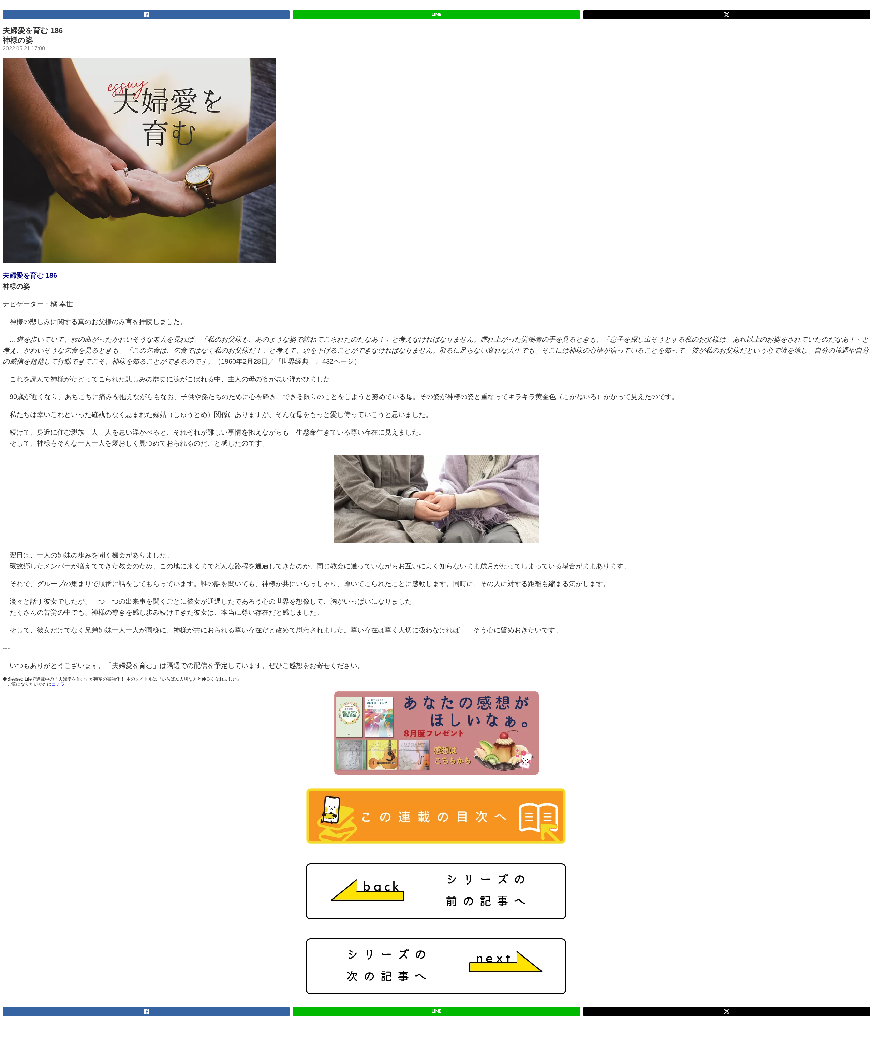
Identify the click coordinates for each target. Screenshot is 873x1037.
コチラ (58, 684)
